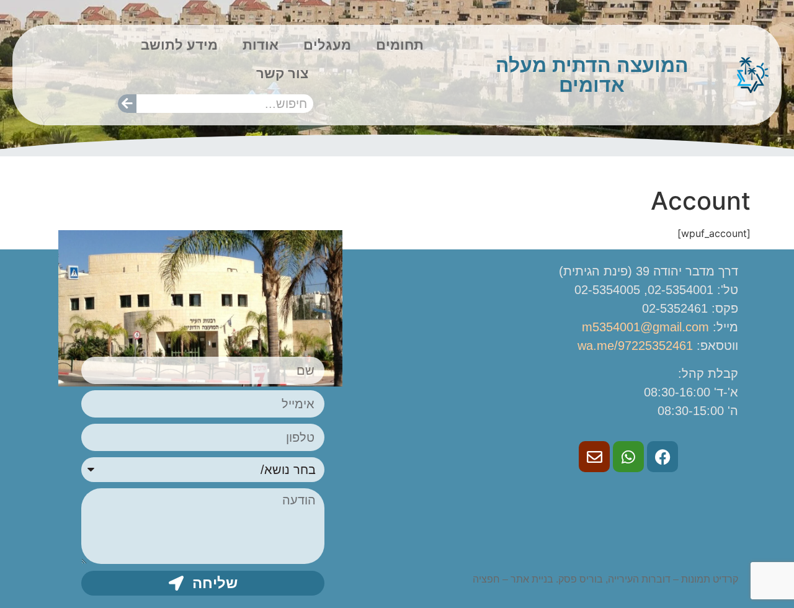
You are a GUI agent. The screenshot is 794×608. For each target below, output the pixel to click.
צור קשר (282, 73)
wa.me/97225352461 (635, 345)
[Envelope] (594, 456)
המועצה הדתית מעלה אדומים (592, 75)
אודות (261, 45)
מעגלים (327, 45)
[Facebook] (662, 456)
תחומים (400, 45)
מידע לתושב (179, 45)
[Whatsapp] (628, 456)
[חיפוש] (127, 103)
